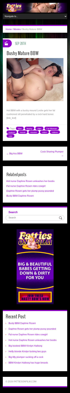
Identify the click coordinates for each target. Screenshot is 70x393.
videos (55, 132)
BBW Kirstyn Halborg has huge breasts (28, 362)
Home (9, 29)
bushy (29, 128)
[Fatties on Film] (35, 7)
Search (13, 212)
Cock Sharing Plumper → (52, 153)
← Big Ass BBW (14, 153)
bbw (20, 128)
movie (22, 132)
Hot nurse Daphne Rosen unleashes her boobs (31, 181)
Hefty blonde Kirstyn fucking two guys (27, 351)
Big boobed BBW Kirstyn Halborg (25, 346)
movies (33, 132)
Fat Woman (51, 128)
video (44, 132)
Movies (17, 29)
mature (12, 132)
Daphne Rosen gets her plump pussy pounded (30, 191)
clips (39, 128)
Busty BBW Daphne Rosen (20, 196)
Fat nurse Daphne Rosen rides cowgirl (26, 186)
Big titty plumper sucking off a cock (26, 357)
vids (10, 136)
